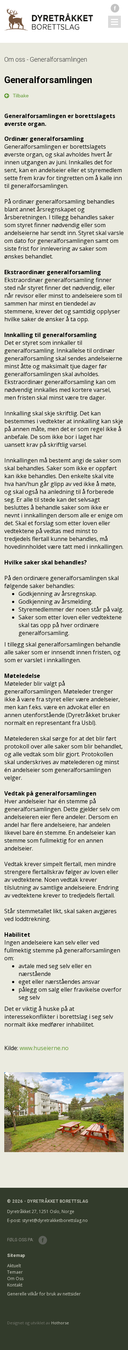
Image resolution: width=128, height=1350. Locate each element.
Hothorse (60, 1322)
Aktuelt (14, 1266)
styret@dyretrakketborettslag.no (55, 1220)
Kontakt (14, 1285)
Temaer (15, 1272)
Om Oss (15, 1278)
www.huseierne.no (44, 1048)
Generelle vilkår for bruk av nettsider (44, 1294)
